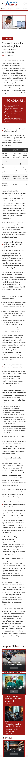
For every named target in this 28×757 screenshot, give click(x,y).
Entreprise (8, 38)
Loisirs (14, 668)
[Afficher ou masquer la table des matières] (24, 101)
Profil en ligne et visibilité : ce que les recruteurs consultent (14, 112)
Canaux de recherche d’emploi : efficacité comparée (13, 105)
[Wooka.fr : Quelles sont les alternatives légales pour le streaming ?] (14, 713)
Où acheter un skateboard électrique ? (14, 663)
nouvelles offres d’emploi (13, 208)
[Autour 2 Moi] (11, 3)
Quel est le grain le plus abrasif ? (14, 750)
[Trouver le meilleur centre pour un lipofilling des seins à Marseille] (14, 683)
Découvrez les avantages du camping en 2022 (14, 687)
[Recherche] (21, 3)
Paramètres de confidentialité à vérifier (14, 115)
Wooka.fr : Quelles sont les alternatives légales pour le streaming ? (14, 728)
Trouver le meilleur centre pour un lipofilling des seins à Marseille (13, 697)
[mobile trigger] (3, 3)
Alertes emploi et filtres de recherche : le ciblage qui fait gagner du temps (14, 109)
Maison (14, 754)
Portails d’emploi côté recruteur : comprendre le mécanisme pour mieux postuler (14, 119)
